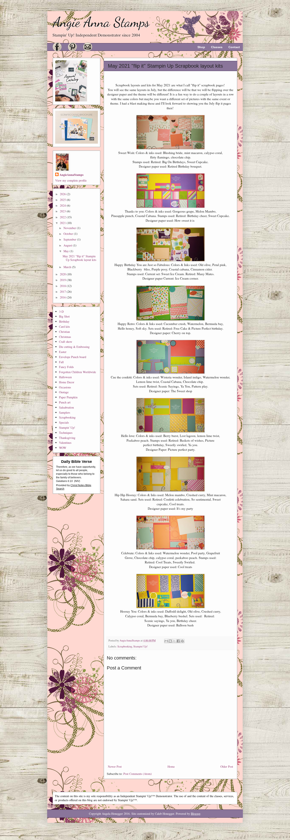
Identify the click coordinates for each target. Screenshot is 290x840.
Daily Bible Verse (76, 461)
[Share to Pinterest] (182, 641)
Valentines (65, 443)
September (70, 239)
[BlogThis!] (170, 641)
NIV (77, 481)
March (67, 267)
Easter (62, 352)
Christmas (65, 337)
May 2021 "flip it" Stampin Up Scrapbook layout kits (79, 258)
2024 (63, 205)
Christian (64, 332)
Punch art (64, 402)
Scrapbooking (124, 646)
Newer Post (115, 766)
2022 (63, 217)
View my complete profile (71, 180)
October (68, 234)
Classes (216, 47)
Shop (201, 47)
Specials (64, 422)
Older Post (226, 766)
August (68, 245)
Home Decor (66, 382)
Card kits (64, 327)
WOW (62, 448)
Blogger (195, 814)
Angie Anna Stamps (101, 22)
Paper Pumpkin (68, 397)
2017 (63, 292)
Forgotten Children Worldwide (77, 372)
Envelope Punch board (72, 357)
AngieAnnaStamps (71, 175)
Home (171, 766)
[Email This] (166, 641)
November (70, 228)
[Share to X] (174, 641)
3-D (61, 311)
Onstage (64, 392)
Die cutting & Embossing (74, 347)
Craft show (65, 342)
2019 (63, 280)
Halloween (65, 377)
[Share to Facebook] (178, 641)
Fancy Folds (66, 367)
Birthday (64, 321)
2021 (63, 223)
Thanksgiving (67, 438)
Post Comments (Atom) (137, 774)
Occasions (65, 387)
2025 (63, 200)
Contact (234, 47)
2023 (63, 211)
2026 (63, 194)
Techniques (65, 433)
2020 (63, 274)
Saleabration (66, 407)
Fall (61, 362)
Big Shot (64, 316)
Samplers (64, 412)
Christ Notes (77, 485)
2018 (63, 286)
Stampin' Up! (140, 646)
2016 (63, 297)
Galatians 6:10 (64, 481)
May (66, 251)
